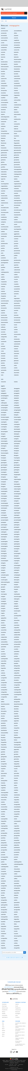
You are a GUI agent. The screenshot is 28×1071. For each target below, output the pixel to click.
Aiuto (18, 1065)
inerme (18, 991)
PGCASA (24, 1060)
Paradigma (17, 1013)
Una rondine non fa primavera (19, 1029)
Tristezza (17, 1017)
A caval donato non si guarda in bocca (20, 1044)
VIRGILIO (7, 1060)
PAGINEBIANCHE (6, 1061)
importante (11, 985)
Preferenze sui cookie (12, 1065)
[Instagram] (11, 1052)
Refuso (3, 1011)
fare (8, 993)
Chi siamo (6, 1064)
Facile (16, 1006)
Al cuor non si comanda (18, 1041)
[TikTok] (14, 1052)
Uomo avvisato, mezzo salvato (20, 1026)
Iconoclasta (4, 1015)
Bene (3, 1036)
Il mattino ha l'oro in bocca (20, 1032)
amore (15, 993)
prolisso (21, 987)
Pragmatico (17, 1008)
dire (6, 985)
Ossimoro (4, 1004)
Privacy (16, 1064)
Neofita (3, 1013)
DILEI (15, 1061)
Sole (3, 1025)
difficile (23, 989)
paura (20, 993)
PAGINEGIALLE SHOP (18, 1060)
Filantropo (4, 1006)
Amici (3, 1034)
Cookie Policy (20, 1064)
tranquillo (17, 989)
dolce (16, 987)
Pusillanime (4, 1009)
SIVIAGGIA (18, 1061)
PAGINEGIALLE (11, 1060)
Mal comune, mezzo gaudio (19, 1035)
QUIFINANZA (23, 1061)
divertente (7, 989)
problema (9, 987)
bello (11, 993)
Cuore (3, 1032)
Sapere (8, 9)
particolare (23, 991)
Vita (3, 1023)
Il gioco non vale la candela (19, 1038)
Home (2, 21)
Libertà (17, 1004)
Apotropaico (5, 1017)
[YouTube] (16, 1052)
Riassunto (17, 1011)
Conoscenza (18, 1009)
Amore (3, 1030)
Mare (3, 1028)
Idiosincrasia (5, 1008)
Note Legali (11, 1064)
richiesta (17, 985)
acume (12, 991)
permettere (5, 991)
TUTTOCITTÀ (11, 1061)
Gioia (16, 1015)
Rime (6, 21)
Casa (3, 1026)
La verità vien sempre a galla (20, 1023)
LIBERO (3, 1060)
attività (21, 985)
